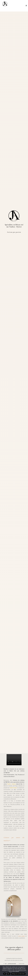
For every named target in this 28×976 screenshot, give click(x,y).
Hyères (14, 784)
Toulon (9, 784)
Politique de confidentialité (18, 973)
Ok (4, 973)
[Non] (26, 970)
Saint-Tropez (13, 787)
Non (9, 973)
